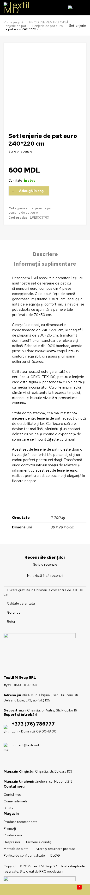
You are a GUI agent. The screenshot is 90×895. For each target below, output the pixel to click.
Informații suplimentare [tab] (45, 264)
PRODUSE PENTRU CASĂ (48, 22)
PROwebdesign (51, 871)
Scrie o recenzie (20, 151)
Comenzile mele (16, 801)
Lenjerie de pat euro (47, 25)
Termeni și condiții (38, 842)
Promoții (10, 828)
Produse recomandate (20, 822)
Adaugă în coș (31, 191)
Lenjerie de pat (15, 25)
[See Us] (15, 760)
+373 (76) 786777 (33, 724)
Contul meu (12, 794)
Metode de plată (16, 849)
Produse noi (13, 835)
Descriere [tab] (45, 254)
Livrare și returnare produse (55, 849)
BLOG (8, 808)
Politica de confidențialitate (24, 855)
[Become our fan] (7, 760)
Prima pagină (13, 22)
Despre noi (12, 842)
